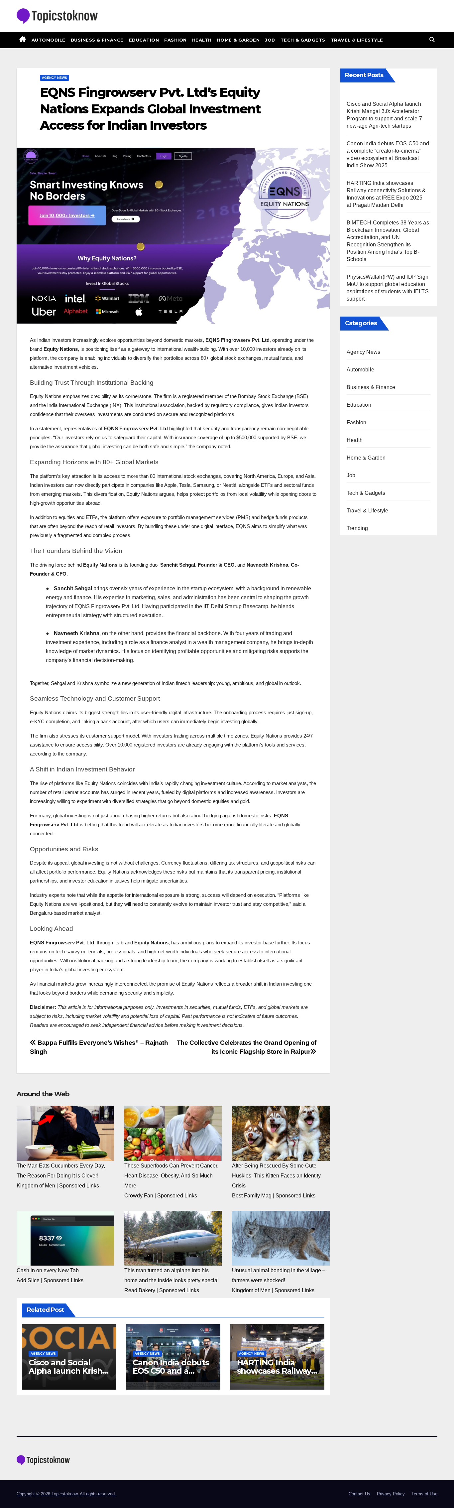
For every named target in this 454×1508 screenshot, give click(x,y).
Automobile (48, 40)
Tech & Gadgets (303, 40)
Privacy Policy (391, 1493)
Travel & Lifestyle (357, 40)
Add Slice (28, 1280)
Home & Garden (238, 40)
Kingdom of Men (36, 1185)
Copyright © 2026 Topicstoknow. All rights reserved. (66, 1493)
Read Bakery (139, 1290)
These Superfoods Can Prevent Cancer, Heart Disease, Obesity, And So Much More (171, 1175)
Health (202, 40)
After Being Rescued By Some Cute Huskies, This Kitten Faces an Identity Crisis (276, 1175)
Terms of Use (424, 1493)
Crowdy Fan (138, 1195)
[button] (432, 40)
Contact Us (359, 1493)
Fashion (175, 40)
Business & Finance (97, 40)
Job (270, 40)
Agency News (54, 77)
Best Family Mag (252, 1195)
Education (144, 40)
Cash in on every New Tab (48, 1270)
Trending (357, 528)
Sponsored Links (79, 1185)
